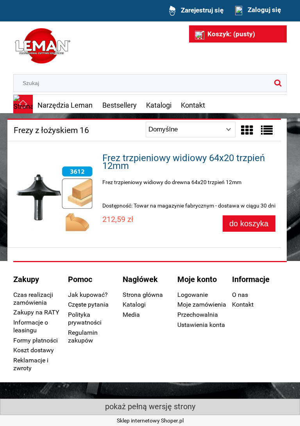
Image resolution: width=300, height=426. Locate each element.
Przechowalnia (197, 314)
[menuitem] (65, 105)
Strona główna (143, 294)
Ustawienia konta (201, 324)
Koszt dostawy (33, 350)
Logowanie (192, 294)
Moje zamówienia (201, 304)
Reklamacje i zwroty (30, 364)
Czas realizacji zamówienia (33, 298)
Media (131, 314)
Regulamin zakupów (83, 336)
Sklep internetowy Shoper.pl (150, 420)
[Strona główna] (42, 45)
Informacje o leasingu (30, 326)
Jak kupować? (88, 294)
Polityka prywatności (85, 318)
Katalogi (134, 304)
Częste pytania (88, 304)
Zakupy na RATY (36, 312)
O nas (240, 294)
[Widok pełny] (267, 130)
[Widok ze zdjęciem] (247, 130)
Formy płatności (35, 340)
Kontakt (243, 304)
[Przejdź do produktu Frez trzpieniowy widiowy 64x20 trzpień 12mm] (54, 196)
